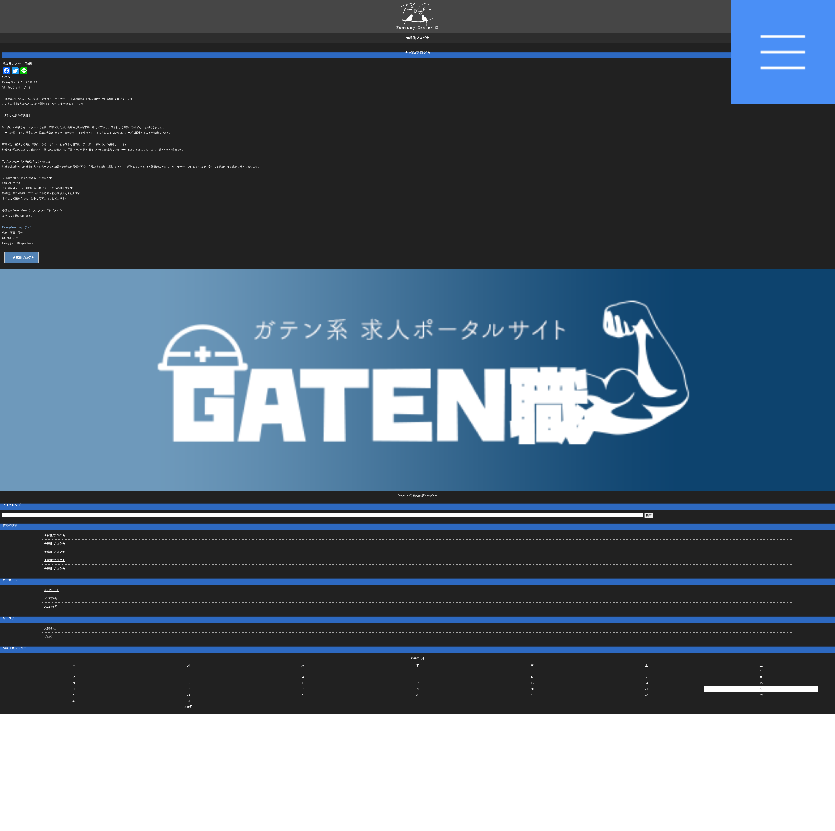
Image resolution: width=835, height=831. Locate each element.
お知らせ (50, 628)
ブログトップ (11, 505)
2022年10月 (51, 590)
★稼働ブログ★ (21, 257)
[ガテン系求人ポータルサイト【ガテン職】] (417, 489)
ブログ (48, 636)
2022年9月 (51, 598)
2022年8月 (51, 606)
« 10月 (188, 706)
